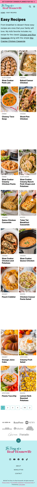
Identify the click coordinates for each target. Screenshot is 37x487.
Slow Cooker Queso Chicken (27, 259)
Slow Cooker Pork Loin (8, 81)
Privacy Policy (6, 482)
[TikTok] (27, 459)
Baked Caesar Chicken (26, 81)
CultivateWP (21, 484)
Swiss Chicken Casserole (9, 221)
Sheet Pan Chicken (25, 118)
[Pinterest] (23, 459)
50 (25, 407)
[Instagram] (10, 459)
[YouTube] (14, 459)
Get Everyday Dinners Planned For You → (18, 1)
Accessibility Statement (17, 482)
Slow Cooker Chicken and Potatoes (8, 260)
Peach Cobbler (9, 297)
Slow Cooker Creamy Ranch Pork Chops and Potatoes (27, 182)
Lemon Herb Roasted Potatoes (25, 398)
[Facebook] (18, 459)
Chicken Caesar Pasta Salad (27, 298)
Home (3, 12)
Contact (18, 473)
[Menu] (34, 6)
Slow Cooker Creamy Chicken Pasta (9, 181)
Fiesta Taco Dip (9, 396)
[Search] (30, 6)
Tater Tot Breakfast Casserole (25, 222)
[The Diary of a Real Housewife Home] (11, 6)
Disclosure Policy (29, 482)
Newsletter (18, 470)
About (18, 466)
